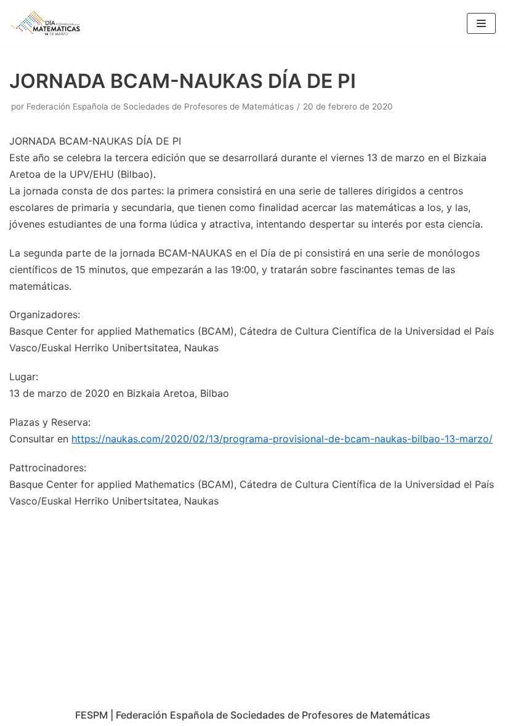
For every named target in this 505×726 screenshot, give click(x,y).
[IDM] (46, 23)
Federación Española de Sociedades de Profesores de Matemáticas (160, 106)
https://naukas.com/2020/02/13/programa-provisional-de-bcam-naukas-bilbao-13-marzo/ (282, 439)
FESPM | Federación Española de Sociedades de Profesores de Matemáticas (252, 715)
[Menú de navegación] (481, 23)
